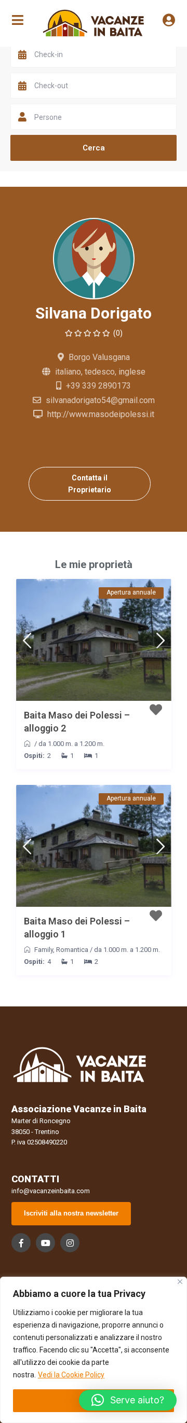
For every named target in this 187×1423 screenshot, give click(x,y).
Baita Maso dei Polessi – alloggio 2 (77, 722)
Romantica (72, 950)
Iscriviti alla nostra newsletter (71, 1213)
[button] (128, 1400)
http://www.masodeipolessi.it (100, 414)
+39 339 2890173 (98, 386)
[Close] (180, 1281)
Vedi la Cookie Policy (71, 1375)
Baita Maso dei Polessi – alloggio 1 (77, 928)
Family (43, 950)
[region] (93, 1350)
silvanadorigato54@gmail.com (100, 400)
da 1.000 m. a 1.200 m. (71, 744)
